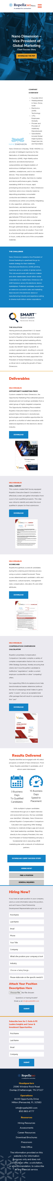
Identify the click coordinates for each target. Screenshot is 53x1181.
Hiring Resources (26, 1123)
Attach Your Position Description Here (23, 986)
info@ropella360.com (31, 1001)
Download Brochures (26, 1137)
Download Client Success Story (26, 858)
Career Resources (26, 1133)
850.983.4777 (26, 1111)
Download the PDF (26, 56)
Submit (27, 1009)
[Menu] (40, 6)
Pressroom (26, 1142)
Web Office (26, 1147)
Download (19, 435)
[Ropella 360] (26, 1076)
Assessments (26, 1128)
